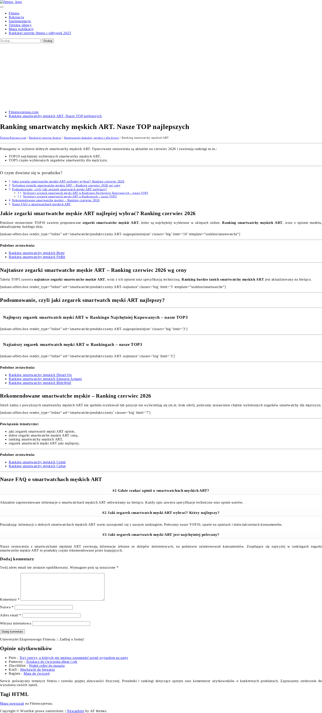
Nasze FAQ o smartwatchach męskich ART (41, 204)
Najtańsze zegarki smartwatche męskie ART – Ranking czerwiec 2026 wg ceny (66, 185)
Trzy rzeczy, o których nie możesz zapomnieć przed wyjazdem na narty (73, 658)
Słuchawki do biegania (37, 669)
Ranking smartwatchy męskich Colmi (37, 462)
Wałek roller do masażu (47, 665)
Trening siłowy (20, 25)
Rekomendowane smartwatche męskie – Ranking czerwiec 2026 (55, 200)
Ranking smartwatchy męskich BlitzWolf (40, 383)
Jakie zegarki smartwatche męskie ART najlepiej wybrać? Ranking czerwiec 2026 (68, 181)
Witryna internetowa (15, 623)
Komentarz (10, 599)
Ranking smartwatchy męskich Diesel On (40, 375)
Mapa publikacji (21, 29)
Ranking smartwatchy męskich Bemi (36, 253)
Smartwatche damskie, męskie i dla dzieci (91, 137)
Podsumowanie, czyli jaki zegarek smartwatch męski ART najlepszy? (59, 189)
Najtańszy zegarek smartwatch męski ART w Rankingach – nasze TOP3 (70, 196)
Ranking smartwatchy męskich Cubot (37, 466)
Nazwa (7, 607)
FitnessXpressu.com (13, 137)
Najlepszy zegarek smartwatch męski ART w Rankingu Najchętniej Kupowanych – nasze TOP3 (85, 193)
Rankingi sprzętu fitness (45, 137)
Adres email (10, 615)
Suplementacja (20, 21)
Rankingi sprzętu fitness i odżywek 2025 (40, 33)
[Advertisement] (161, 76)
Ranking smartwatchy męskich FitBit (37, 257)
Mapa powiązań (12, 703)
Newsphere (75, 711)
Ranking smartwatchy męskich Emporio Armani (45, 379)
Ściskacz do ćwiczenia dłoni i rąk (51, 661)
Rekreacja (16, 17)
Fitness (14, 13)
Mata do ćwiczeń (37, 673)
